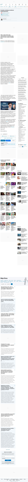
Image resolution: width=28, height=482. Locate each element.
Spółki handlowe (20, 123)
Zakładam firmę (6, 281)
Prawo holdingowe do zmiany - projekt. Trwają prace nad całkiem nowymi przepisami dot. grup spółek (22, 88)
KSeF (27, 6)
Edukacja (25, 6)
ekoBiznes (24, 282)
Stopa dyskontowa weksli (21, 141)
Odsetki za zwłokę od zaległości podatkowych (22, 132)
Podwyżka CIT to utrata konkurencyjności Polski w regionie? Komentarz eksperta (21, 90)
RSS (7, 481)
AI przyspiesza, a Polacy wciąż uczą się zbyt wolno (22, 101)
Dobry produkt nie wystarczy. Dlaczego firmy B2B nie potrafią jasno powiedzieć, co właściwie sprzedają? (22, 93)
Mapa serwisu (18, 481)
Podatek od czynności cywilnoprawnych (21, 138)
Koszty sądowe (20, 124)
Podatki (17, 282)
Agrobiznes (20, 282)
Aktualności (8, 8)
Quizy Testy (19, 142)
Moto (18, 6)
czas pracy (12, 117)
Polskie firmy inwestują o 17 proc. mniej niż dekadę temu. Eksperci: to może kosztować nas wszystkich (22, 99)
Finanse (15, 281)
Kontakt (10, 481)
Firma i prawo (19, 172)
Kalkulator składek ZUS (21, 115)
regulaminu (10, 459)
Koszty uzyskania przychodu (21, 135)
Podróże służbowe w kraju (21, 136)
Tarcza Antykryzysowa (6, 283)
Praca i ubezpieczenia (10, 282)
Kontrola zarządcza (20, 125)
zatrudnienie (2, 41)
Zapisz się (8, 461)
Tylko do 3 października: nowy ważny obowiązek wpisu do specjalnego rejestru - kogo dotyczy (22, 97)
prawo (7, 112)
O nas (2, 480)
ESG (10, 283)
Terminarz (21, 146)
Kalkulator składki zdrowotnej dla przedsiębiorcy (22, 106)
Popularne (20, 80)
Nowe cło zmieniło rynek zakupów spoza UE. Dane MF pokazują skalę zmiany (22, 84)
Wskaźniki (21, 128)
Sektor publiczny (10, 6)
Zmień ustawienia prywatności (14, 480)
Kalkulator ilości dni (20, 119)
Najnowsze (23, 80)
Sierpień (25, 146)
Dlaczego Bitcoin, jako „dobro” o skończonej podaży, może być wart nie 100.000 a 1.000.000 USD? (22, 82)
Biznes (6, 6)
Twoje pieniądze (15, 6)
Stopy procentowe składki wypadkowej (21, 134)
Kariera (25, 480)
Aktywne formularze (23, 121)
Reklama (14, 481)
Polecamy (19, 228)
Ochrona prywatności (6, 480)
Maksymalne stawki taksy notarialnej (21, 140)
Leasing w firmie (19, 281)
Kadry (4, 6)
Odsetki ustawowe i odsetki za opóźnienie (22, 129)
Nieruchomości (21, 6)
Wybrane (26, 80)
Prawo (12, 6)
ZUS (9, 73)
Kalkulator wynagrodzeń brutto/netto (21, 109)
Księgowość (1, 6)
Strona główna (2, 8)
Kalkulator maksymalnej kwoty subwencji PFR (22, 118)
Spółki (9, 281)
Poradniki (2, 283)
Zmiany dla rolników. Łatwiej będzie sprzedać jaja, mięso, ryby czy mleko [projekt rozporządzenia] (22, 86)
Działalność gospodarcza (21, 122)
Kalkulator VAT (20, 116)
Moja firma (5, 8)
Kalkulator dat (20, 120)
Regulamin (21, 480)
